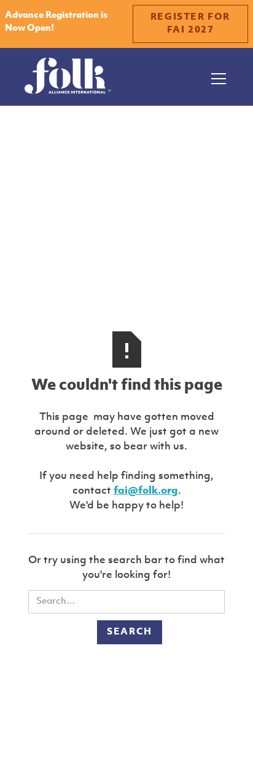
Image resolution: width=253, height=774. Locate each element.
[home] (68, 77)
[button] (216, 77)
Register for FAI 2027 (190, 24)
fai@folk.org (146, 491)
